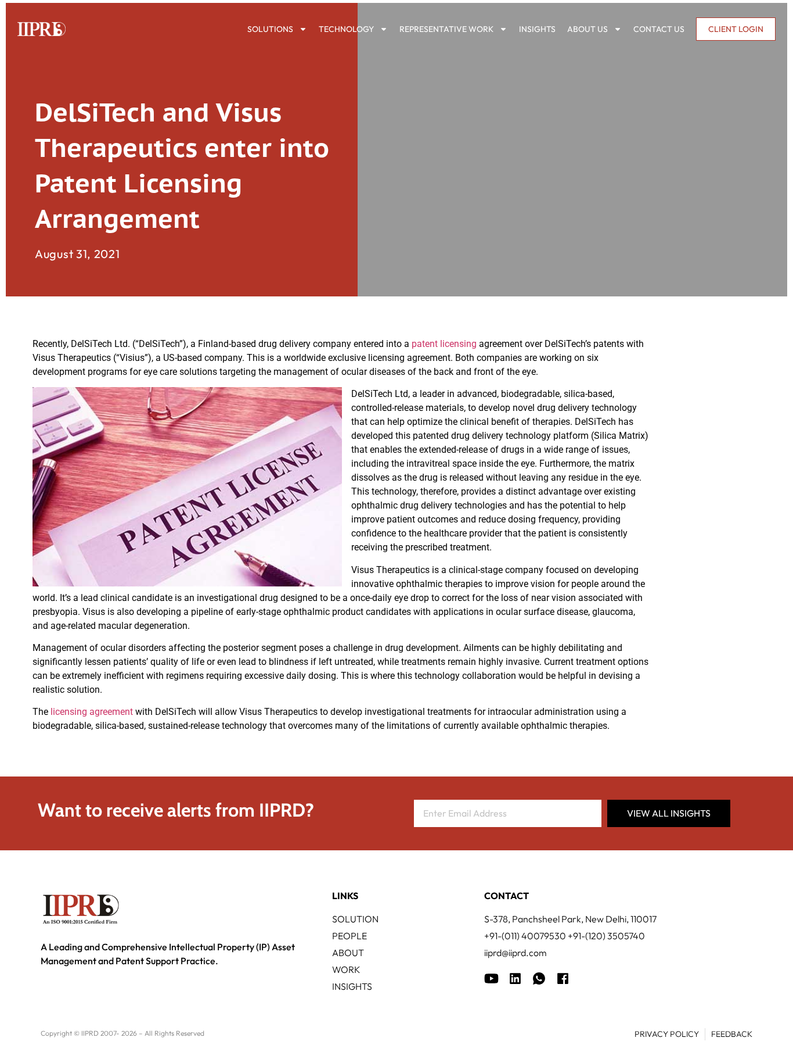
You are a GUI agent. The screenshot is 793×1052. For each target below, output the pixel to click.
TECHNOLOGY (346, 29)
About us (587, 29)
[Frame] (539, 978)
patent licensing (444, 343)
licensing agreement (92, 711)
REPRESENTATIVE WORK (446, 29)
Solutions (270, 29)
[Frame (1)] (515, 978)
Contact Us (658, 29)
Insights (537, 29)
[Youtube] (491, 978)
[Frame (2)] (563, 978)
